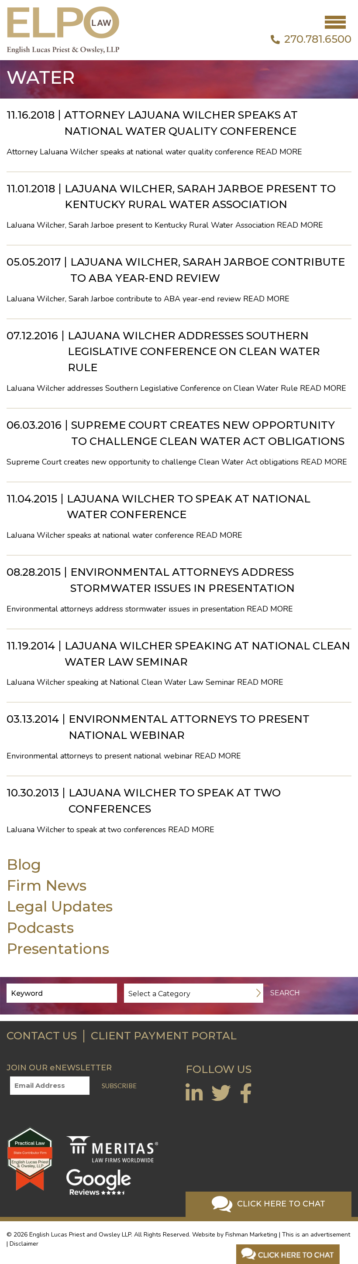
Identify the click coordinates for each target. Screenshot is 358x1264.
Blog (24, 864)
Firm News (46, 885)
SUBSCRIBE (119, 1086)
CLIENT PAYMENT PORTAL (164, 1035)
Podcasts (40, 927)
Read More (279, 152)
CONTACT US (42, 1035)
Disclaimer (24, 1244)
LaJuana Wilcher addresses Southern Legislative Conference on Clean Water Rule (194, 351)
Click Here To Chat (280, 1204)
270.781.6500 (317, 39)
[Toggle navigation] (335, 22)
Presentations (58, 948)
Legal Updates (60, 906)
